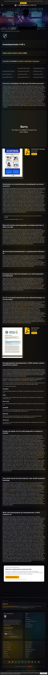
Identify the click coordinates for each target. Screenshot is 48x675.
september (28, 61)
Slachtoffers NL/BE (8, 644)
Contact (26, 656)
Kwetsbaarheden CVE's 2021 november (12, 31)
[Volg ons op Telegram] (9, 662)
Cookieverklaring (34, 670)
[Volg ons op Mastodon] (29, 662)
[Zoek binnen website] (2, 5)
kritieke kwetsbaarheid (30, 482)
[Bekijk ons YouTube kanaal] (12, 662)
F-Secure (12, 89)
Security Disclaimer (10, 670)
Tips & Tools (6, 655)
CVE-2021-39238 (29, 104)
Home (2, 31)
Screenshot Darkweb (7, 649)
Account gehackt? (28, 644)
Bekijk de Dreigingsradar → (12, 577)
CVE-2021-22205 (11, 487)
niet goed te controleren (35, 487)
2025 (4, 53)
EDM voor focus (6, 656)
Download (34, 154)
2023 (15, 53)
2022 (20, 53)
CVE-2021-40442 (22, 241)
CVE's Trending (7, 645)
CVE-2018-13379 (25, 309)
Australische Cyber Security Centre (26, 307)
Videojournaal (27, 619)
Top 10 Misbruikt (8, 647)
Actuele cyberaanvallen (30, 621)
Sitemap (39, 670)
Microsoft (21, 304)
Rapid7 (37, 497)
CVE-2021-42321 (38, 284)
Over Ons (27, 655)
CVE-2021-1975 (39, 456)
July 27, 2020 (20, 219)
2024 (10, 53)
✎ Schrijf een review (13, 636)
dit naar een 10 (11, 493)
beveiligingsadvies (23, 378)
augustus (36, 61)
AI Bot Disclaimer (22, 670)
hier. (34, 417)
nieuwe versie (24, 607)
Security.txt (16, 670)
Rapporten (5, 651)
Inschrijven (27, 653)
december (6, 61)
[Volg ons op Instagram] (22, 662)
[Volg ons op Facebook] (32, 662)
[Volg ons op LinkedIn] (15, 662)
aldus (42, 312)
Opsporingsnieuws (28, 626)
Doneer (30, 666)
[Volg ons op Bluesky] (25, 662)
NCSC (42, 549)
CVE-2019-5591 (32, 309)
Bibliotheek (6, 653)
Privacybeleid (28, 670)
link (12, 411)
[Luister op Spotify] (38, 662)
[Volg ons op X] (19, 662)
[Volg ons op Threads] (35, 662)
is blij (9, 557)
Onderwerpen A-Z (28, 651)
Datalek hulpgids (28, 645)
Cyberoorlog (27, 623)
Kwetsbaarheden (29, 624)
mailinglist (36, 540)
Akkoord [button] (43, 673)
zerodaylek (40, 238)
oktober (21, 61)
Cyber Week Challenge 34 (30, 649)
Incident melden (28, 647)
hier (4, 392)
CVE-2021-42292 (7, 232)
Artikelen (27, 617)
